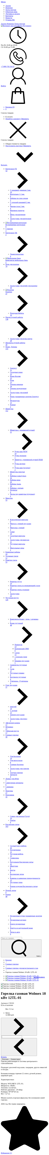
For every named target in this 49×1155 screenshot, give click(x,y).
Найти (38, 956)
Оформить (25, 119)
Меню (3, 2)
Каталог (4, 165)
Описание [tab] (5, 1059)
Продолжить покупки (14, 146)
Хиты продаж (19, 24)
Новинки (10, 24)
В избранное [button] (39, 977)
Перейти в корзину (13, 119)
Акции (4, 24)
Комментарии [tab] (15, 1059)
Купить (4, 1057)
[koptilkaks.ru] (16, 26)
